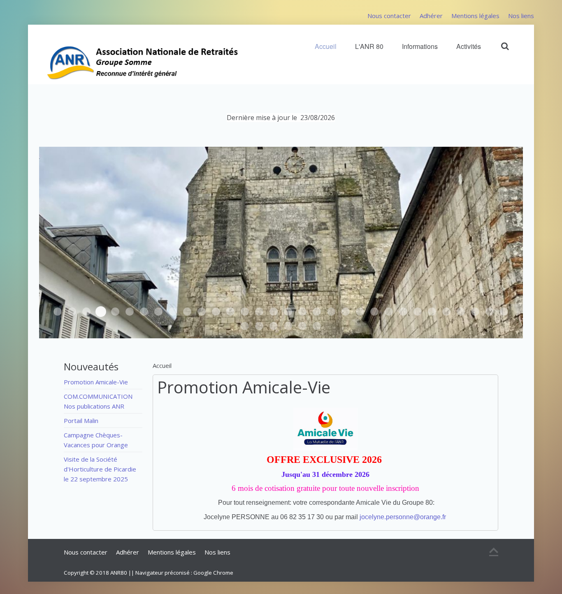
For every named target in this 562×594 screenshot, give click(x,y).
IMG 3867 (317, 326)
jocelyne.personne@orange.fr (403, 516)
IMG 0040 (461, 311)
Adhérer (431, 16)
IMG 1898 (288, 311)
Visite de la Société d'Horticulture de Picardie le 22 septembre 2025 (100, 469)
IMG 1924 (245, 311)
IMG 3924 (72, 311)
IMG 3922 (100, 311)
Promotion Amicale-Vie (243, 387)
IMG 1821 (302, 311)
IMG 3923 (86, 311)
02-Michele (432, 311)
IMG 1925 (374, 311)
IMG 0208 (245, 326)
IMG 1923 (259, 311)
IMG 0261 (187, 311)
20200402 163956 (489, 311)
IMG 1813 (317, 311)
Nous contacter (389, 16)
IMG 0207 (259, 326)
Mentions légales (475, 16)
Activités (468, 46)
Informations (420, 46)
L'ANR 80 (369, 46)
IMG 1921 (273, 311)
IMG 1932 (201, 311)
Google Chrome (213, 572)
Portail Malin (81, 420)
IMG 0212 (504, 311)
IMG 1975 (230, 311)
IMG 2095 (331, 311)
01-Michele (417, 311)
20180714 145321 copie (302, 326)
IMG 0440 (115, 311)
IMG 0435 (129, 311)
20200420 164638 (475, 311)
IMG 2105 (345, 311)
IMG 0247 (158, 311)
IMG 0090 (446, 311)
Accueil (326, 46)
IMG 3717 (288, 326)
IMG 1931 (216, 311)
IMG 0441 (57, 311)
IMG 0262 (173, 311)
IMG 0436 (144, 311)
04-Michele (389, 311)
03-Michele (403, 311)
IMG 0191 (273, 326)
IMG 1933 (360, 311)
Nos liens (521, 16)
